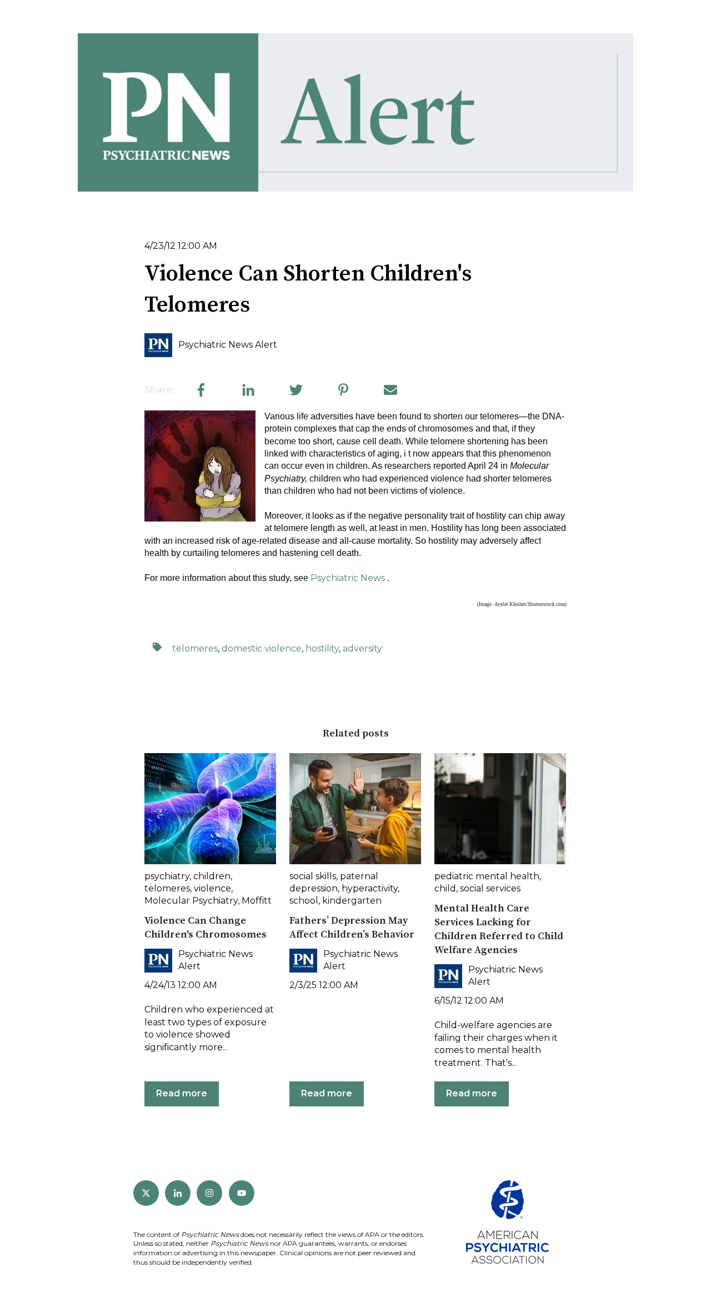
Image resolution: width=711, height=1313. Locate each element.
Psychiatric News (348, 578)
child (445, 888)
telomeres (195, 648)
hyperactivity (370, 888)
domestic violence (262, 648)
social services (490, 888)
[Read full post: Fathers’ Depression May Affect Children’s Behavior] (355, 808)
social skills (312, 876)
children (212, 876)
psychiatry (166, 876)
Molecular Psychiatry (191, 900)
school (303, 900)
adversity (362, 648)
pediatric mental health (486, 876)
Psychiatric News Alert (227, 344)
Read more (181, 1093)
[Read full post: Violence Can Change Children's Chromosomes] (210, 808)
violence (212, 888)
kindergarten (352, 900)
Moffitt (257, 900)
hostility (322, 648)
